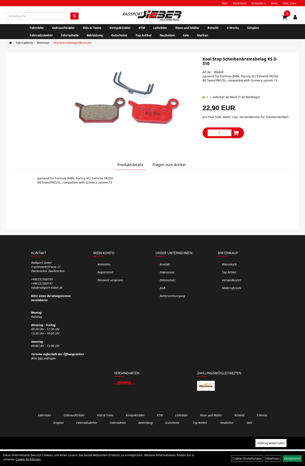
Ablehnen (273, 458)
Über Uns (288, 3)
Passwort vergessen (110, 280)
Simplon (253, 28)
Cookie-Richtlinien (28, 459)
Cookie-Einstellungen (247, 458)
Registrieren (105, 272)
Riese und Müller (187, 28)
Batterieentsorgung (172, 296)
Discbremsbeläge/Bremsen (73, 43)
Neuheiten (167, 35)
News (274, 3)
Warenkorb (239, 3)
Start (225, 3)
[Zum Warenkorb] (284, 18)
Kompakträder (120, 28)
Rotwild (212, 28)
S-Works (233, 28)
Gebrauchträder (63, 28)
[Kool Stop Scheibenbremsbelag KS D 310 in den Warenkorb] (236, 133)
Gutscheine (119, 35)
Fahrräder (37, 28)
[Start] (10, 43)
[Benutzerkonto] (295, 17)
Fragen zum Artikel (169, 164)
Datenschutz (168, 280)
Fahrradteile (69, 35)
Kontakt (165, 264)
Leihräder (160, 28)
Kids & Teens (92, 28)
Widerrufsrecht (231, 288)
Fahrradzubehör (41, 35)
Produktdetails (130, 164)
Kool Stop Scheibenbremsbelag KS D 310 (240, 61)
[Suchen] (74, 16)
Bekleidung (95, 35)
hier (40, 358)
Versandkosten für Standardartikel (263, 117)
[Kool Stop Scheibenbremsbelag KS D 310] (128, 102)
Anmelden (104, 264)
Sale (186, 35)
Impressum (167, 272)
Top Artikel (143, 35)
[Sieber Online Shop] (152, 15)
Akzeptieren (292, 458)
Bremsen (43, 43)
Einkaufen (257, 3)
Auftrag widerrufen (270, 443)
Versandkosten (231, 280)
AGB (162, 288)
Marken (202, 35)
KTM (142, 28)
